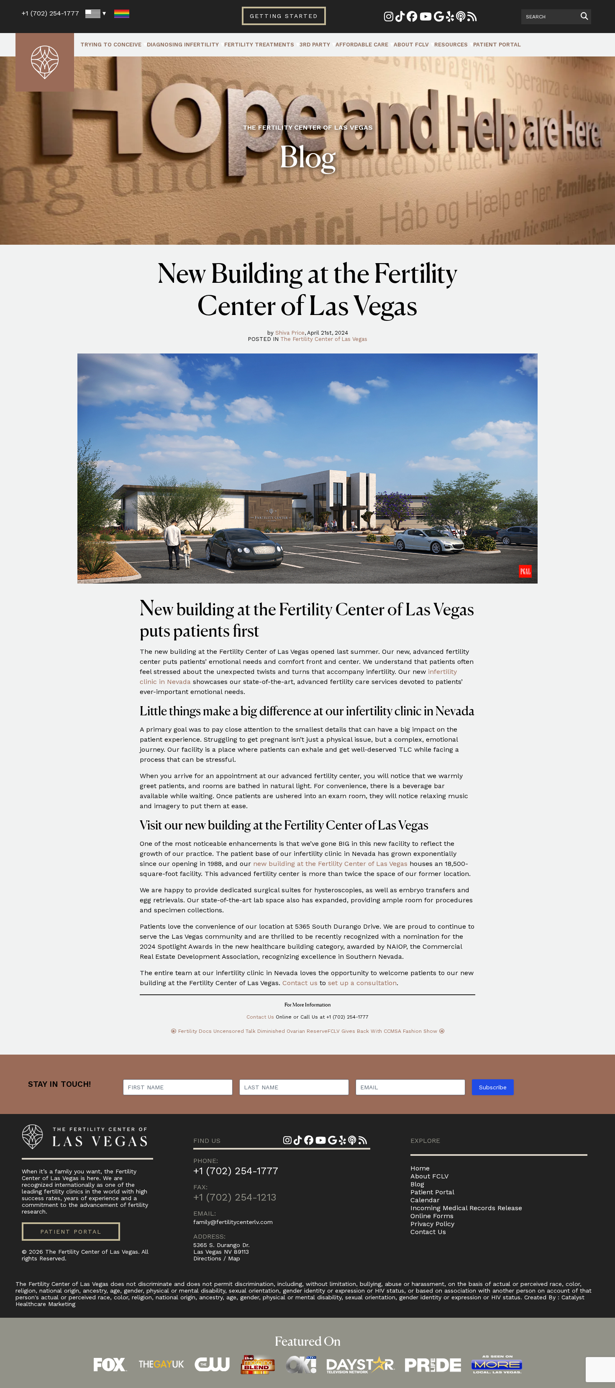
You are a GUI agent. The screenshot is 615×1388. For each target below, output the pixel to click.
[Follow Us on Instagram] (388, 18)
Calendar (425, 1200)
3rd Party (315, 44)
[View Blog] (472, 18)
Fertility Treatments (259, 44)
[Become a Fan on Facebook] (412, 18)
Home (420, 1168)
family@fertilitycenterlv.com (233, 1222)
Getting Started (284, 16)
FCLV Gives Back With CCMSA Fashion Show (382, 1031)
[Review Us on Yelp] (450, 18)
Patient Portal (497, 44)
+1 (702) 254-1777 (50, 13)
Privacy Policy (432, 1224)
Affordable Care (362, 44)
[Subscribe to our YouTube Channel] (426, 18)
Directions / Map (216, 1258)
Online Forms (432, 1216)
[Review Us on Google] (439, 18)
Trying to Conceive (110, 44)
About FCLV (411, 44)
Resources (451, 44)
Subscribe (493, 1087)
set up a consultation (362, 983)
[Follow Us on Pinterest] (400, 18)
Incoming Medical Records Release (466, 1208)
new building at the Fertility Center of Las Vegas (330, 864)
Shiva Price (290, 333)
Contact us (300, 983)
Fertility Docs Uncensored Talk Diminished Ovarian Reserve (253, 1031)
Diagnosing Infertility (183, 44)
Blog (417, 1184)
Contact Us (260, 1017)
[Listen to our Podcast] (460, 18)
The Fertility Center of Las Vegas (323, 339)
